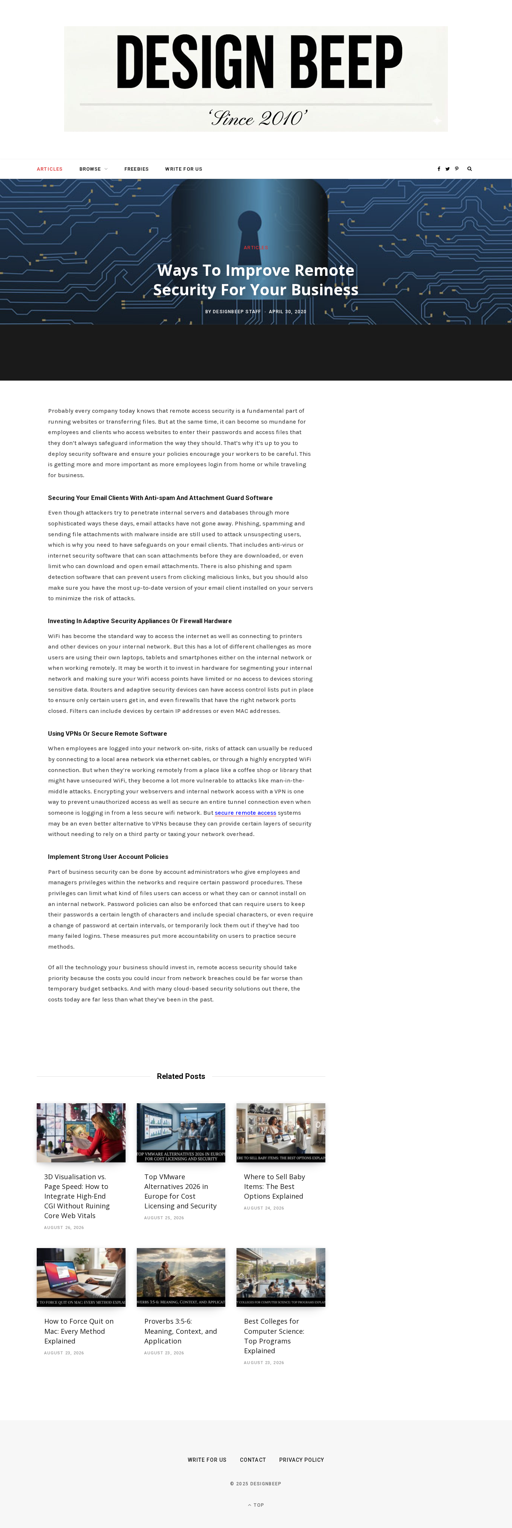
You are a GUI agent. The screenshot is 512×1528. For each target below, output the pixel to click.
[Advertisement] (404, 520)
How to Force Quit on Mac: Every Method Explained (79, 1331)
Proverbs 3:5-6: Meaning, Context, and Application (180, 1331)
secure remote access (245, 812)
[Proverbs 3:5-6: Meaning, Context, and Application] (181, 1277)
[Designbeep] (256, 79)
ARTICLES (50, 169)
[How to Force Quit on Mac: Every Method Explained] (81, 1277)
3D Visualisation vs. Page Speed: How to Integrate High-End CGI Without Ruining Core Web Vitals (77, 1196)
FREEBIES (136, 169)
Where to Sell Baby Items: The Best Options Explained (274, 1186)
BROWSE (90, 169)
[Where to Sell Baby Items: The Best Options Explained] (281, 1132)
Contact (253, 1460)
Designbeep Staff (237, 311)
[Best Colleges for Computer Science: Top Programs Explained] (281, 1277)
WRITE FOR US (183, 169)
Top (258, 1505)
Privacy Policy (302, 1460)
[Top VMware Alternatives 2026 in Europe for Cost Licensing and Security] (181, 1132)
